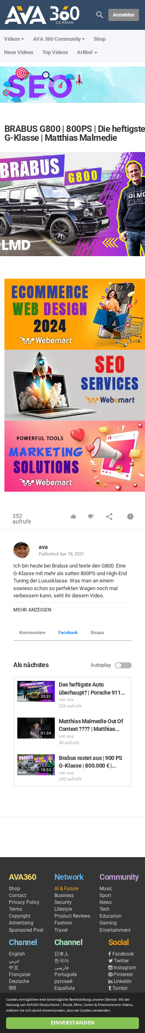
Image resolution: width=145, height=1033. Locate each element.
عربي (14, 961)
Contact (17, 895)
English (17, 954)
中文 (14, 967)
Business (64, 895)
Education (110, 916)
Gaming (108, 923)
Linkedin (123, 981)
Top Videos (55, 52)
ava (43, 547)
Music (105, 888)
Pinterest (123, 974)
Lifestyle (63, 909)
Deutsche (19, 981)
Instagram (125, 967)
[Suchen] (100, 14)
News (105, 902)
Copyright (19, 916)
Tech (104, 909)
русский (63, 981)
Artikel (85, 52)
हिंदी (12, 988)
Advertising (21, 923)
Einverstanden (73, 1022)
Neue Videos (18, 52)
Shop (100, 39)
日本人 (61, 954)
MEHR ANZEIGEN (32, 610)
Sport (105, 895)
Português (65, 974)
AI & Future (66, 888)
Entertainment (114, 930)
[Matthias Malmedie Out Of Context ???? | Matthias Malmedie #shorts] (36, 728)
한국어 (61, 961)
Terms (15, 909)
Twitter (121, 961)
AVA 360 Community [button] (57, 39)
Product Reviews (72, 916)
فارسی (61, 967)
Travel (61, 930)
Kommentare (32, 632)
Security (63, 902)
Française (19, 974)
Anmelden (124, 15)
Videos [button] (12, 39)
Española (64, 988)
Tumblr (120, 988)
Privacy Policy (24, 902)
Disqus (97, 632)
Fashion (63, 923)
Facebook (68, 632)
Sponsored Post (26, 930)
